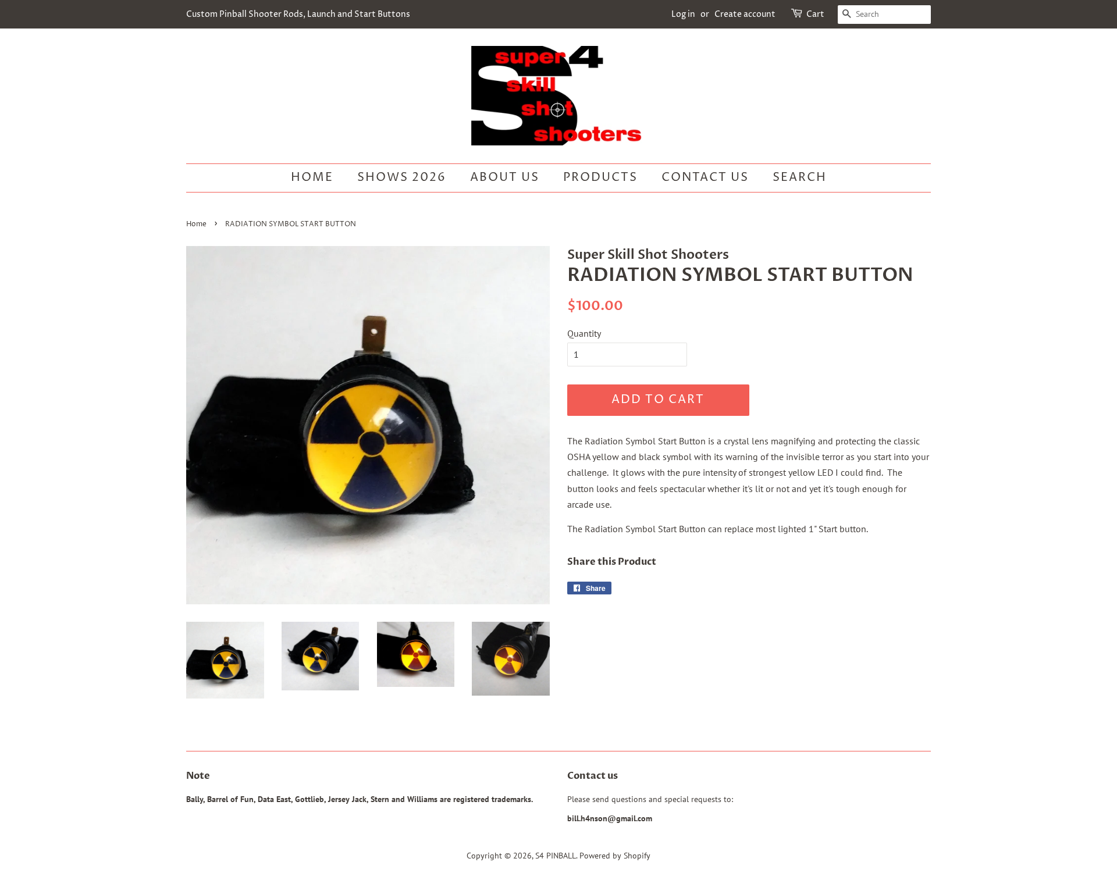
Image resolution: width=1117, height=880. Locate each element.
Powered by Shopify (614, 855)
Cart (815, 14)
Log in (683, 14)
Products (600, 178)
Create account (745, 14)
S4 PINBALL (555, 855)
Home (312, 178)
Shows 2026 (401, 178)
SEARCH (800, 178)
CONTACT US (705, 178)
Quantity (584, 333)
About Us (504, 178)
